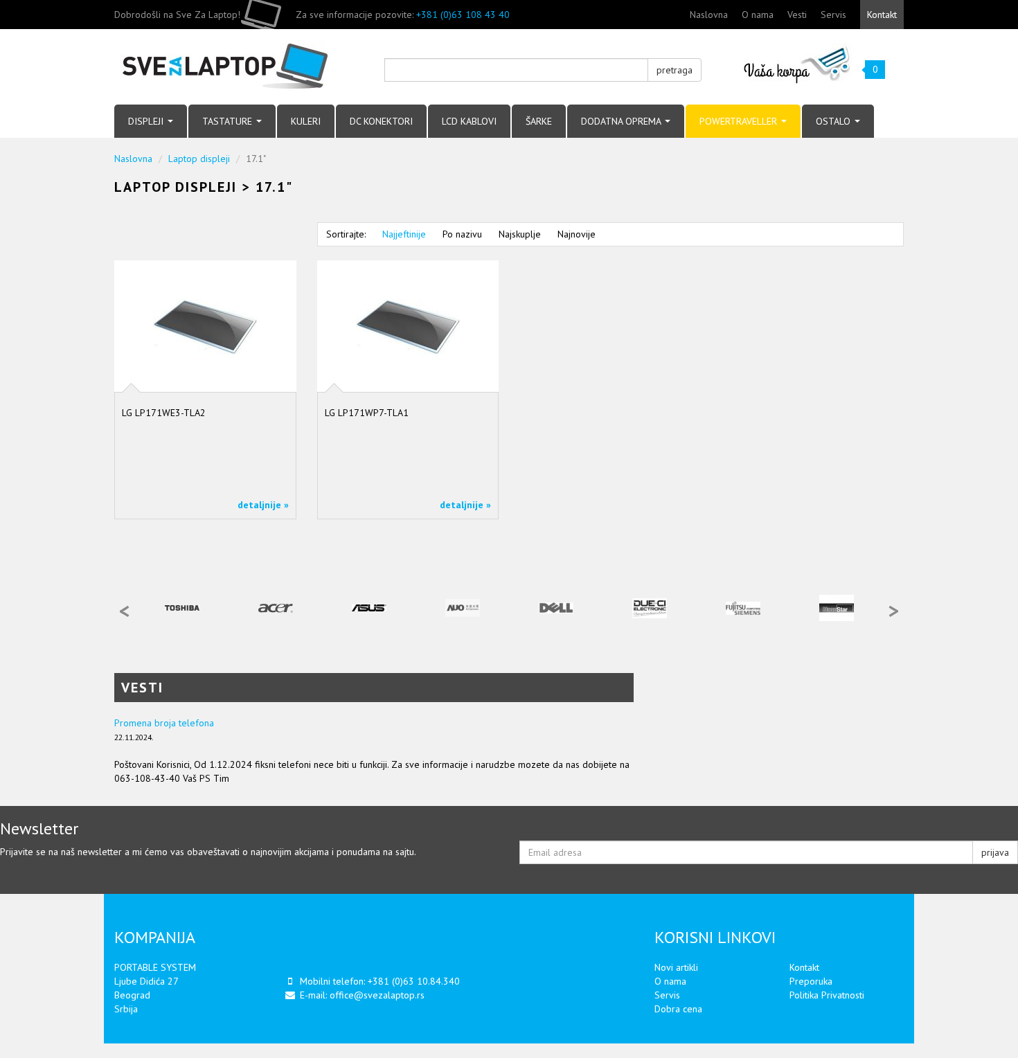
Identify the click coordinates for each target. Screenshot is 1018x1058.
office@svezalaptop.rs (377, 995)
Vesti (797, 14)
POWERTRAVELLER (739, 121)
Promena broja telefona (164, 723)
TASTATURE (228, 121)
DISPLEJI (147, 121)
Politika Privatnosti (826, 995)
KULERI (306, 121)
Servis (833, 14)
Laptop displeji (199, 158)
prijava (995, 852)
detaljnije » (263, 505)
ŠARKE (539, 121)
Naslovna (709, 14)
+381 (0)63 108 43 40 (463, 14)
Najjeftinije (404, 234)
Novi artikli (676, 967)
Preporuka (810, 981)
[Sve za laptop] (239, 67)
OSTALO (834, 121)
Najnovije (576, 234)
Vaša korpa (797, 64)
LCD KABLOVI (469, 121)
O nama (758, 14)
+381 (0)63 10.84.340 (414, 981)
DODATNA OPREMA (622, 121)
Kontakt (882, 14)
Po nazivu (462, 234)
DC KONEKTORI (381, 121)
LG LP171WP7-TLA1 (367, 412)
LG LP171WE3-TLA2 (164, 412)
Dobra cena (678, 1009)
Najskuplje (520, 234)
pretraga (675, 70)
